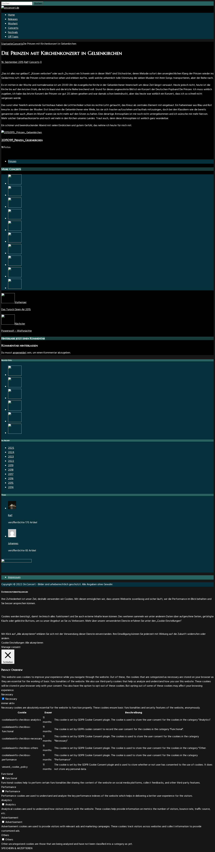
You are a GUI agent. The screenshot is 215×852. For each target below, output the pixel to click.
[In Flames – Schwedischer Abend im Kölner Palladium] (15, 230)
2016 (10, 478)
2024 (11, 452)
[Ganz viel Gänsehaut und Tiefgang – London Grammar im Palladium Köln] (15, 421)
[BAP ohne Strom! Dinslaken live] (15, 195)
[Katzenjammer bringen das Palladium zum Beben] (15, 398)
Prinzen (12, 161)
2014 (11, 487)
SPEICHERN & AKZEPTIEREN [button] (16, 848)
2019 (10, 465)
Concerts (13, 28)
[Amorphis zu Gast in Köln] (15, 386)
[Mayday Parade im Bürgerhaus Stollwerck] (15, 265)
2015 (10, 483)
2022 (11, 461)
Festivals (13, 32)
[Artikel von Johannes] (12, 536)
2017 (10, 474)
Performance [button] (8, 787)
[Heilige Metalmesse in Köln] (15, 207)
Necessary (11, 699)
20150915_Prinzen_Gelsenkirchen (22, 140)
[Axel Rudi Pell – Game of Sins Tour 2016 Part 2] (15, 288)
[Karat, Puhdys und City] (15, 218)
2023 (11, 457)
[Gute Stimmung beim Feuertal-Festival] (15, 375)
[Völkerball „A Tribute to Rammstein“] (15, 242)
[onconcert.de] (10, 8)
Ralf (26, 62)
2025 (11, 448)
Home (11, 15)
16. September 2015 (12, 62)
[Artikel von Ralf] (12, 508)
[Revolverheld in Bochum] (15, 184)
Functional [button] (7, 774)
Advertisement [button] (9, 818)
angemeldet (19, 353)
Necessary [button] (7, 695)
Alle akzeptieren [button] (34, 643)
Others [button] (5, 835)
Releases (13, 19)
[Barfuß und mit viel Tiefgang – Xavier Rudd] (15, 253)
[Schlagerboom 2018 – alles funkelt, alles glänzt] (15, 410)
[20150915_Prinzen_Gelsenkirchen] (21, 132)
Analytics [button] (6, 800)
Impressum (14, 577)
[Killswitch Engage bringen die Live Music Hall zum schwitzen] (15, 276)
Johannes (13, 543)
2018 (10, 470)
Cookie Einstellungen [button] (12, 643)
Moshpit (13, 24)
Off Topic (13, 37)
